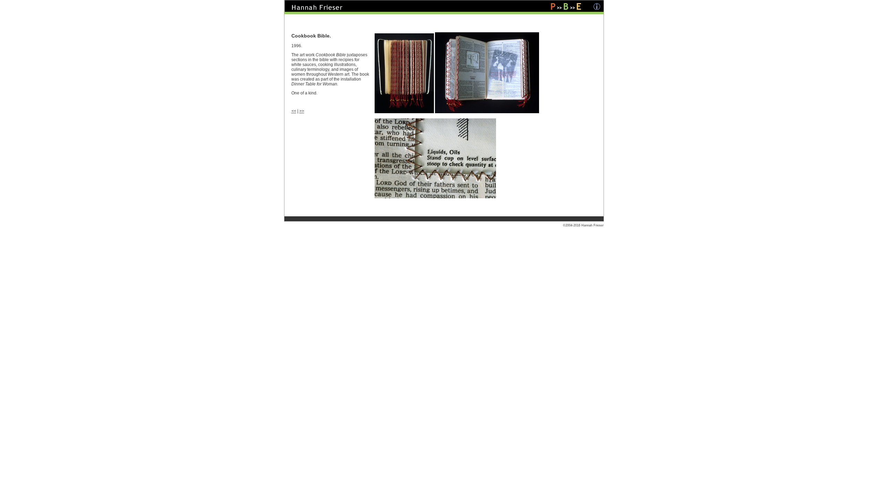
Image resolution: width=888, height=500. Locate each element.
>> (301, 111)
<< (293, 111)
